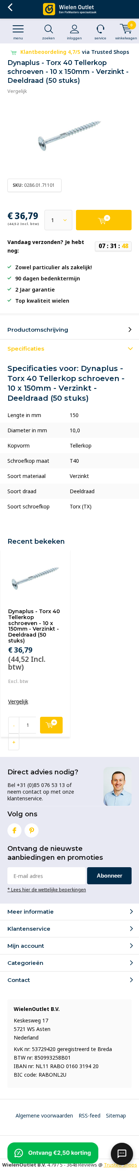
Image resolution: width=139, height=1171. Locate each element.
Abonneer (109, 875)
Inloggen (74, 38)
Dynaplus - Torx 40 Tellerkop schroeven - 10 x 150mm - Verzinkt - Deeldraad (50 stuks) (34, 626)
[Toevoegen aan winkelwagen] (104, 220)
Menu (18, 38)
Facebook (14, 830)
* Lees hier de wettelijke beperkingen (46, 889)
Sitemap (116, 1115)
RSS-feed (89, 1115)
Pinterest (31, 830)
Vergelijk (17, 91)
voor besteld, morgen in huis (75, 51)
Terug (10, 7)
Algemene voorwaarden (44, 1115)
